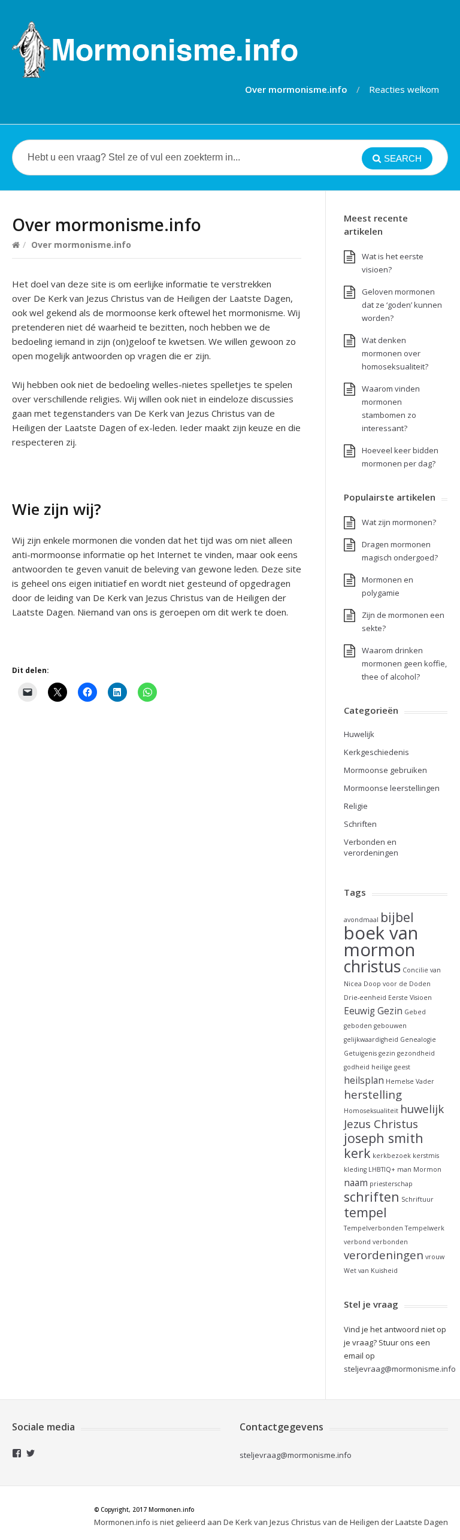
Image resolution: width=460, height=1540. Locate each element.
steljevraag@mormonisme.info (296, 1455)
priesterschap (391, 1184)
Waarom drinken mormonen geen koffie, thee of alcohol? (404, 663)
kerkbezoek (392, 1155)
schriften (372, 1196)
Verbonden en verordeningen (371, 847)
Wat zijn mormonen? (399, 522)
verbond (357, 1242)
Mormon (427, 1169)
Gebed (415, 1012)
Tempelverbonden (373, 1228)
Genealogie (418, 1039)
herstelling (373, 1094)
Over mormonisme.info (296, 89)
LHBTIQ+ (381, 1169)
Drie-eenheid (365, 997)
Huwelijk (359, 734)
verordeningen (383, 1254)
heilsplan (364, 1080)
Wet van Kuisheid (371, 1270)
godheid (357, 1067)
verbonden (390, 1242)
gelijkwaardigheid (371, 1039)
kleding (355, 1169)
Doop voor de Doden (397, 984)
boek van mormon (381, 941)
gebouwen (390, 1025)
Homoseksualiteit (371, 1111)
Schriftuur (417, 1199)
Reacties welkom (404, 89)
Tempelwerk (424, 1228)
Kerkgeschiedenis (376, 752)
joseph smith (383, 1138)
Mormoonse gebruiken (385, 770)
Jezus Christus (381, 1123)
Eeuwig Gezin (373, 1010)
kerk (357, 1153)
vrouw (434, 1257)
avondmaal (361, 919)
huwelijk (422, 1108)
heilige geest (390, 1067)
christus (372, 966)
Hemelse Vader (410, 1081)
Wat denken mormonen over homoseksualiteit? (395, 353)
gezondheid (416, 1053)
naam (356, 1182)
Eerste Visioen (410, 997)
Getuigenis (360, 1053)
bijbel (397, 917)
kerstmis (426, 1155)
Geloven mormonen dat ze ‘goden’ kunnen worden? (402, 304)
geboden (358, 1025)
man (404, 1169)
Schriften (360, 823)
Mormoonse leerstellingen (392, 788)
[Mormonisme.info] (155, 49)
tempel (365, 1212)
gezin (387, 1053)
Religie (356, 806)
